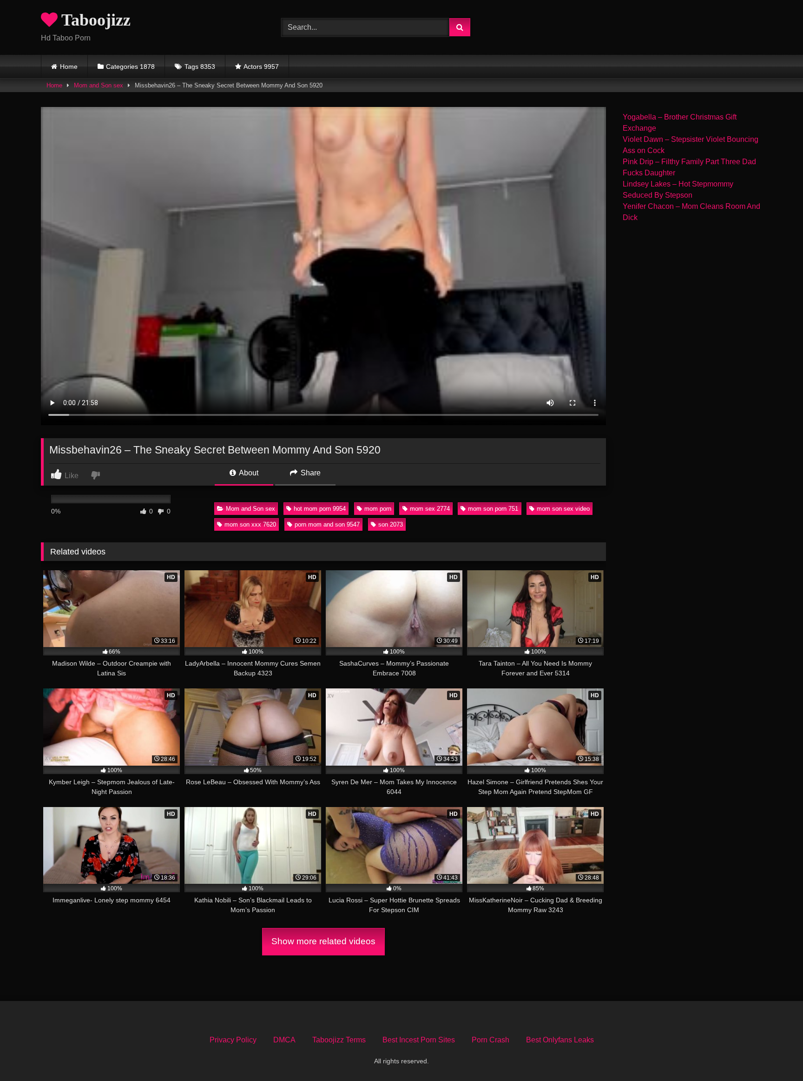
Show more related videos (323, 941)
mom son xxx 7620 (250, 524)
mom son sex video (563, 508)
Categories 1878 (130, 66)
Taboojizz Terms (339, 1040)
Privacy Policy (233, 1040)
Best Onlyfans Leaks (560, 1040)
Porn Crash (490, 1040)
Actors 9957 (261, 66)
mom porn (377, 508)
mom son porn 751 (493, 508)
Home (69, 66)
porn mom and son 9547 (327, 524)
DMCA (284, 1040)
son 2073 (390, 524)
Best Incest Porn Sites (418, 1040)
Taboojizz (94, 20)
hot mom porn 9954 (320, 508)
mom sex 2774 (430, 508)
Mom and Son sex (98, 85)
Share (310, 473)
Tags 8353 (199, 66)
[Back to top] (774, 1053)
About (247, 473)
